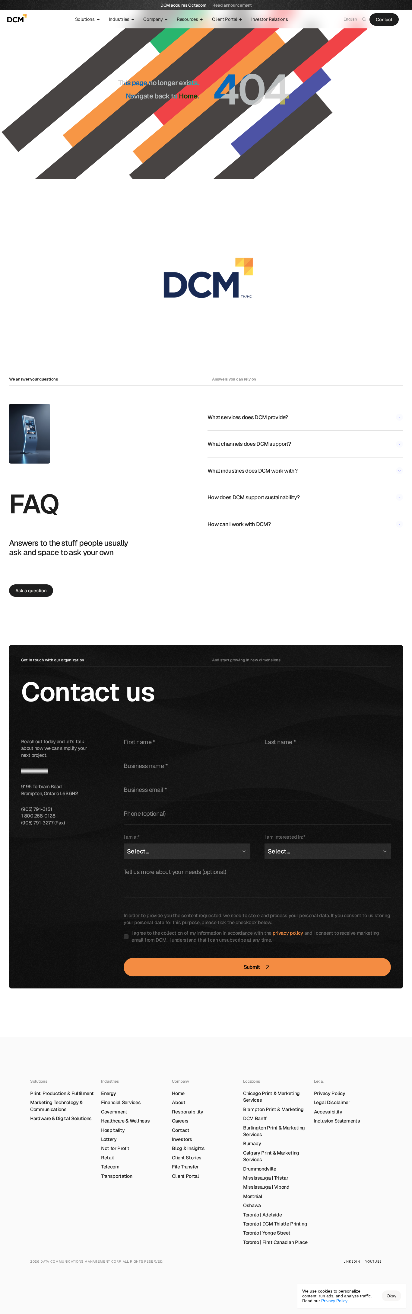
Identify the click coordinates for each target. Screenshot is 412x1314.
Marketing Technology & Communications (57, 1105)
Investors (182, 1139)
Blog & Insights (188, 1148)
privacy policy (288, 933)
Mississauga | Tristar (265, 1178)
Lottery (109, 1139)
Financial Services (121, 1102)
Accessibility (328, 1112)
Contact (180, 1130)
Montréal (252, 1196)
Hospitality (113, 1130)
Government (114, 1112)
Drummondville (259, 1169)
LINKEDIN (352, 1261)
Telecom (110, 1167)
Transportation (116, 1176)
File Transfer (185, 1167)
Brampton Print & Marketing (273, 1109)
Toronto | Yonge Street (266, 1233)
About (178, 1102)
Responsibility (187, 1112)
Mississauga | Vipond (266, 1187)
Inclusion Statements (337, 1121)
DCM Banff (255, 1118)
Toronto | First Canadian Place (275, 1242)
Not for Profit (115, 1148)
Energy (108, 1093)
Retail (107, 1158)
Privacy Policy (329, 1093)
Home (188, 96)
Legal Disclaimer (332, 1102)
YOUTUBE (373, 1261)
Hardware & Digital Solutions (61, 1118)
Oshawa (252, 1205)
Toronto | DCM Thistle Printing (275, 1224)
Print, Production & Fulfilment (61, 1093)
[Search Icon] (364, 19)
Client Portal (185, 1176)
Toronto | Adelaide (262, 1215)
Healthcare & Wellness (125, 1121)
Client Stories (186, 1158)
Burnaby (252, 1143)
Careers (180, 1121)
